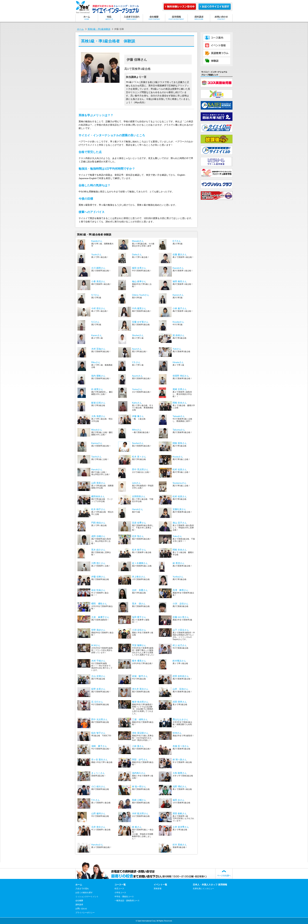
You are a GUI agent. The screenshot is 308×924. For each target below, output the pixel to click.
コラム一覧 (216, 53)
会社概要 (154, 18)
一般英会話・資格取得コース (127, 900)
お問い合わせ (221, 18)
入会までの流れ (131, 18)
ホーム (86, 18)
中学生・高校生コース (124, 896)
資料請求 (199, 18)
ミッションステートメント (109, 18)
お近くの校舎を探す (84, 892)
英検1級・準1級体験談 (99, 29)
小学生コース (120, 892)
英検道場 (157, 888)
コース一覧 (216, 38)
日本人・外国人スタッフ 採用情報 (210, 884)
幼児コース (119, 888)
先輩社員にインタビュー (203, 888)
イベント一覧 (216, 45)
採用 (176, 18)
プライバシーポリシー (85, 912)
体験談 (216, 61)
